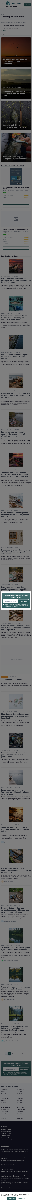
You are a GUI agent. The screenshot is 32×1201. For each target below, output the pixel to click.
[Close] (28, 594)
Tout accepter (11, 1198)
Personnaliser (21, 1198)
